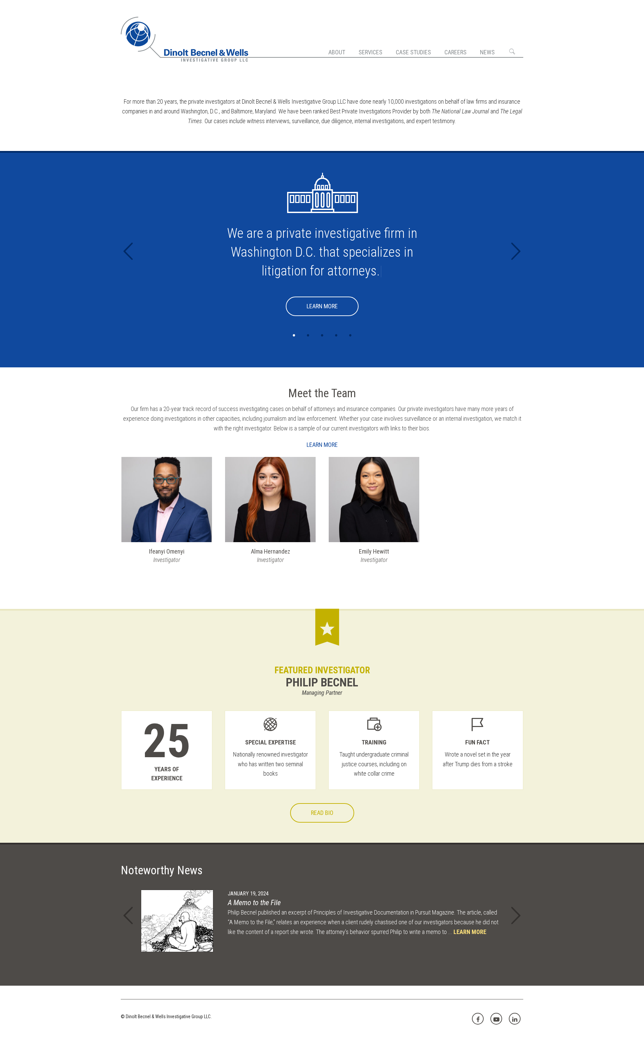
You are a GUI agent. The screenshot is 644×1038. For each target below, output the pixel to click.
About (336, 52)
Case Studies (413, 52)
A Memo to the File (254, 902)
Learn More (322, 306)
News (487, 52)
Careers (455, 52)
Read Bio (322, 812)
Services (370, 52)
